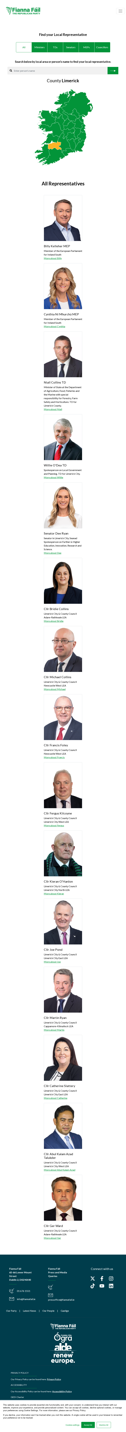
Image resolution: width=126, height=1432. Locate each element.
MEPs (86, 47)
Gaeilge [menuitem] (65, 1310)
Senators (70, 47)
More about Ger (52, 1237)
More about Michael (55, 689)
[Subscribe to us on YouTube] (102, 1286)
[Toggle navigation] (120, 11)
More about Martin (54, 1029)
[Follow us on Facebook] (102, 1278)
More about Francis (54, 757)
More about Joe (52, 961)
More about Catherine (55, 1098)
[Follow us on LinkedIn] (111, 1286)
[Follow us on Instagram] (111, 1278)
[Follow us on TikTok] (92, 1286)
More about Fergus (54, 825)
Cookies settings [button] (72, 1425)
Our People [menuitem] (48, 1310)
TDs (55, 47)
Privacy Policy (54, 1379)
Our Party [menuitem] (11, 1310)
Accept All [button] (88, 1425)
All (23, 47)
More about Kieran (54, 893)
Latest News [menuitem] (29, 1310)
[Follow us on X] (92, 1278)
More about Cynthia (54, 326)
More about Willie (53, 477)
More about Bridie (53, 621)
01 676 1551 (23, 1290)
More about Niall (53, 409)
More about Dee (52, 552)
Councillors (102, 47)
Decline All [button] (103, 1425)
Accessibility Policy (62, 1391)
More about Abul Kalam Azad (59, 1169)
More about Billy (53, 258)
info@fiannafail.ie (26, 1299)
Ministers (39, 47)
